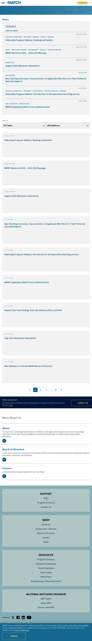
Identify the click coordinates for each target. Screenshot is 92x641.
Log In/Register (82, 2)
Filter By (5, 121)
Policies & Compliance (13, 37)
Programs (27, 37)
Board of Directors (46, 533)
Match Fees (46, 577)
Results (43, 37)
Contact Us (46, 507)
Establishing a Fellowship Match (46, 581)
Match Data (46, 572)
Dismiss (14, 636)
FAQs (46, 498)
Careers (46, 537)
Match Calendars (46, 568)
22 (56, 390)
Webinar (51, 37)
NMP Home (46, 598)
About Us (46, 524)
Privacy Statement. (22, 630)
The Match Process (54, 50)
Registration (38, 91)
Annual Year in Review (46, 529)
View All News (11, 31)
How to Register (11, 104)
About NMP (46, 603)
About (7, 50)
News (46, 542)
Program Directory (46, 502)
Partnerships (33, 50)
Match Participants (19, 50)
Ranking (36, 37)
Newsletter (9, 62)
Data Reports (10, 75)
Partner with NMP (46, 607)
